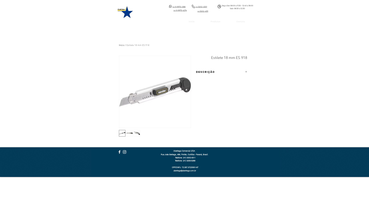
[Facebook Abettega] (119, 152)
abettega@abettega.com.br (185, 171)
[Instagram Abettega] (124, 152)
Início (121, 45)
